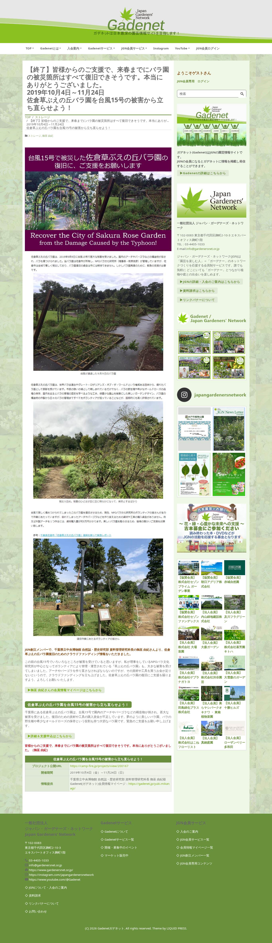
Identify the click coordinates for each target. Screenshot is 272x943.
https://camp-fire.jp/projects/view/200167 (99, 766)
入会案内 (73, 48)
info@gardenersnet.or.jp (202, 249)
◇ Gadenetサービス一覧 (117, 839)
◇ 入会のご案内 (187, 831)
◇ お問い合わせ (36, 911)
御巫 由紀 (47, 136)
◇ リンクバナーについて (42, 903)
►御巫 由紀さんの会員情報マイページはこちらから (65, 690)
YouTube (181, 48)
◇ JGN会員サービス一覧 (192, 839)
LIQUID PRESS (176, 928)
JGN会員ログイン (208, 48)
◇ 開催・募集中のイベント (119, 847)
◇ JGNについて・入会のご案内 (46, 887)
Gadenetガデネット (111, 928)
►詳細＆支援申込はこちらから (50, 736)
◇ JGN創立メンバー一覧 (192, 855)
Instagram (161, 48)
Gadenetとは (49, 48)
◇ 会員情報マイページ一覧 (194, 847)
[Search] (242, 94)
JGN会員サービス (133, 48)
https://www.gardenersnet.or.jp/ (51, 870)
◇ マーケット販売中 (114, 855)
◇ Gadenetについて (114, 831)
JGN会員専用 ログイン (193, 81)
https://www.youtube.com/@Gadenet (54, 879)
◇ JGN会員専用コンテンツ (194, 863)
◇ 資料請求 (33, 895)
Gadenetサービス (100, 48)
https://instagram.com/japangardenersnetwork (61, 875)
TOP (28, 48)
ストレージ (34, 136)
